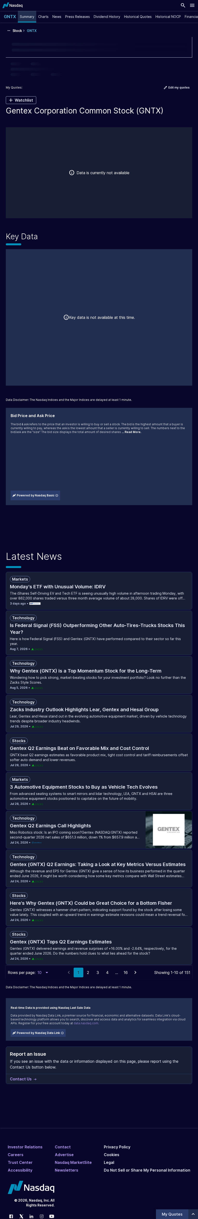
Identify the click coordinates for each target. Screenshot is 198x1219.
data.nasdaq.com (86, 1023)
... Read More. (131, 432)
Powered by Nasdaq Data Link (38, 1033)
